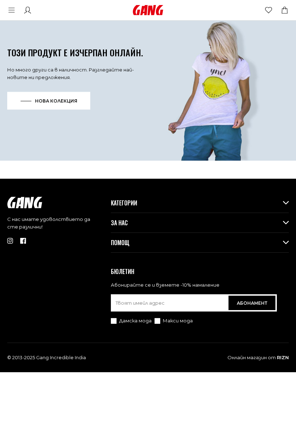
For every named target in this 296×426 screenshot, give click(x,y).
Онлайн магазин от (258, 357)
